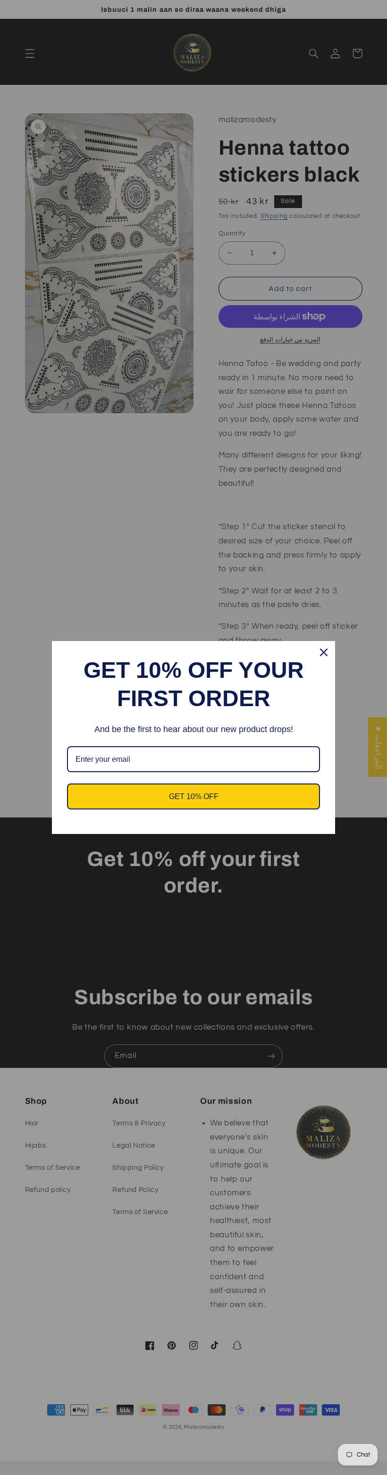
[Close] (323, 652)
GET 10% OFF (194, 796)
